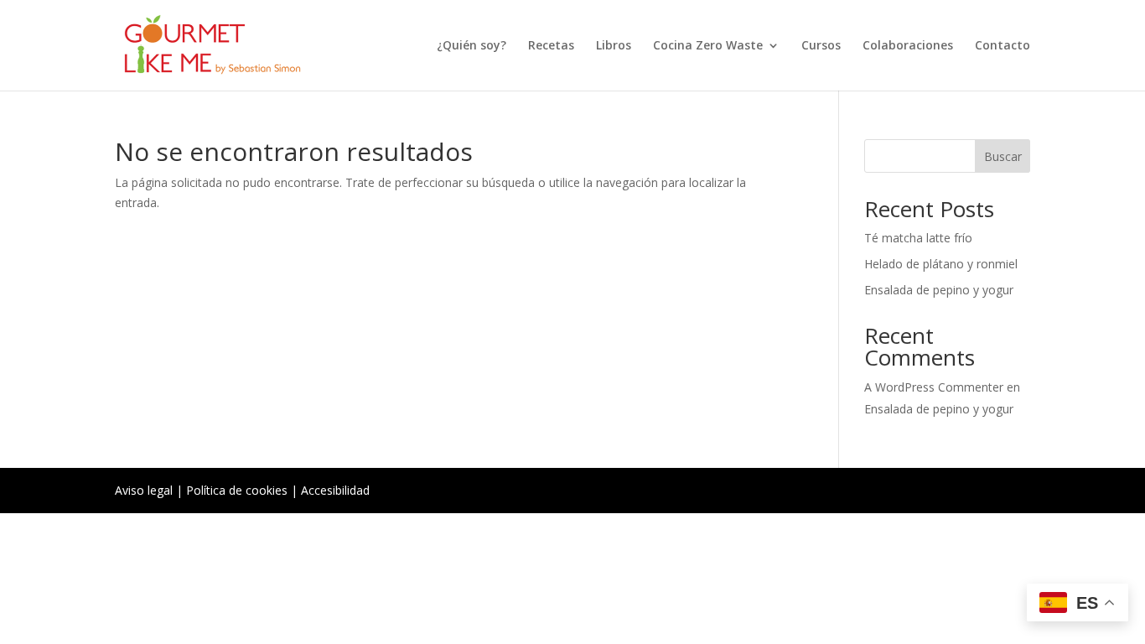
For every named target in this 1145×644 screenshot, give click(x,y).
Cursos (821, 46)
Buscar (1003, 156)
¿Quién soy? (471, 46)
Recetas (551, 46)
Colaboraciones (908, 46)
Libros (613, 46)
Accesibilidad (335, 490)
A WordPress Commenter (933, 387)
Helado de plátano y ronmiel (941, 264)
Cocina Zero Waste (708, 46)
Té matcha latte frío (918, 238)
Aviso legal (144, 490)
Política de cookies (237, 490)
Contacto (1002, 46)
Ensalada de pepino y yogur (938, 290)
